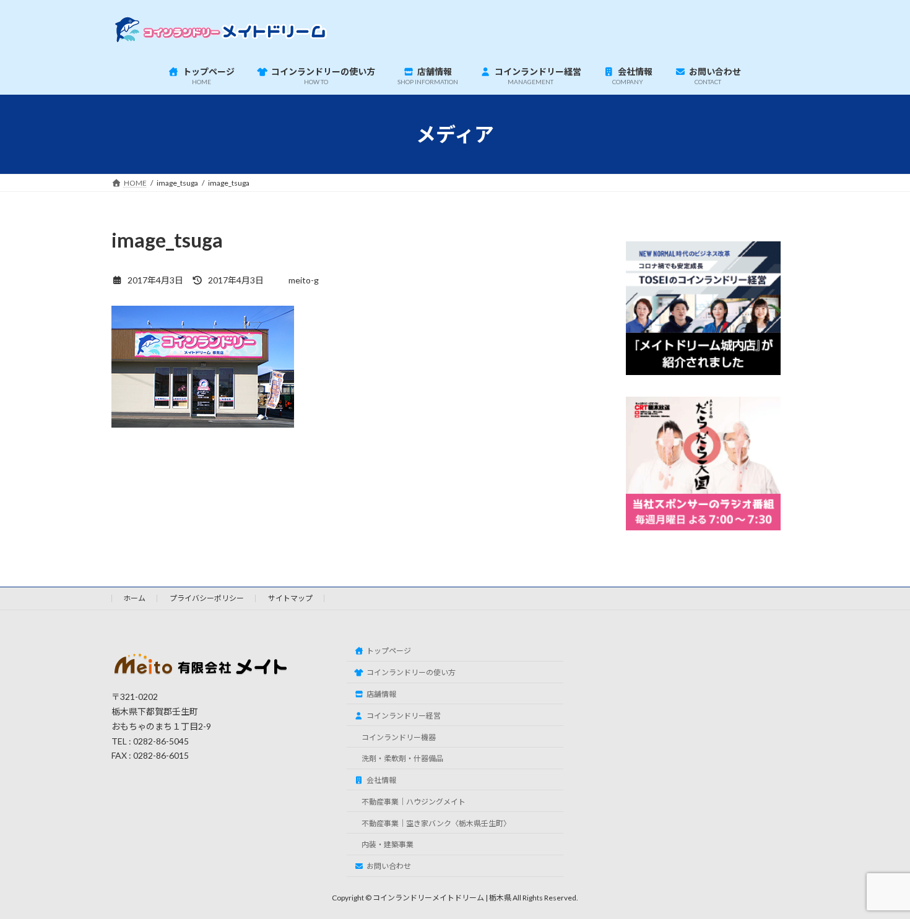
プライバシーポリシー (207, 598)
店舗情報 (381, 694)
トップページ (388, 650)
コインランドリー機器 (399, 737)
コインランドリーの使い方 (411, 672)
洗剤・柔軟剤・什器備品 (402, 758)
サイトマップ (290, 598)
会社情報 (381, 780)
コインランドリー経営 (403, 715)
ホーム (134, 598)
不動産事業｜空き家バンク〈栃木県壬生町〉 (436, 823)
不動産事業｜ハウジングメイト (414, 801)
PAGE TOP (877, 879)
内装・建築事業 (388, 844)
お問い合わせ (388, 866)
